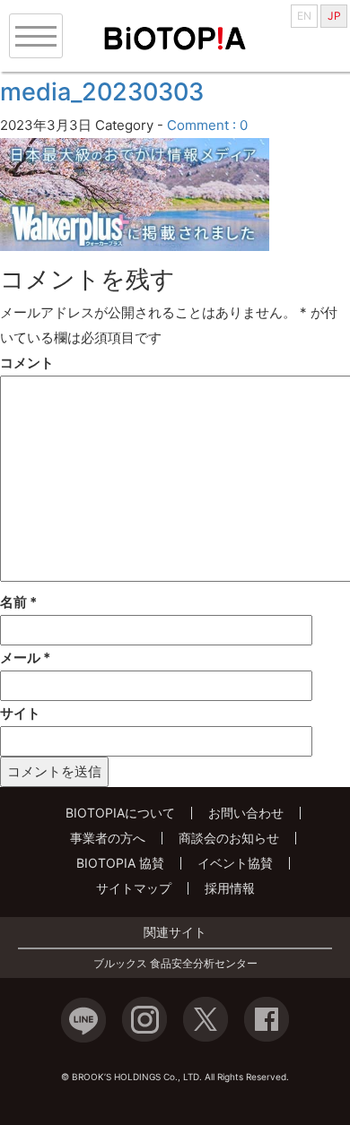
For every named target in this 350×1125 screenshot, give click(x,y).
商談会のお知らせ (229, 837)
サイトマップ (133, 888)
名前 (18, 601)
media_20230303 (102, 92)
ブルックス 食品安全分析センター (175, 963)
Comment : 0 (207, 125)
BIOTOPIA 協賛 (120, 862)
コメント (27, 362)
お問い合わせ (246, 812)
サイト (20, 713)
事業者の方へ (107, 837)
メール (25, 657)
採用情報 (230, 888)
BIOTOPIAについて (120, 812)
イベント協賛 (235, 862)
